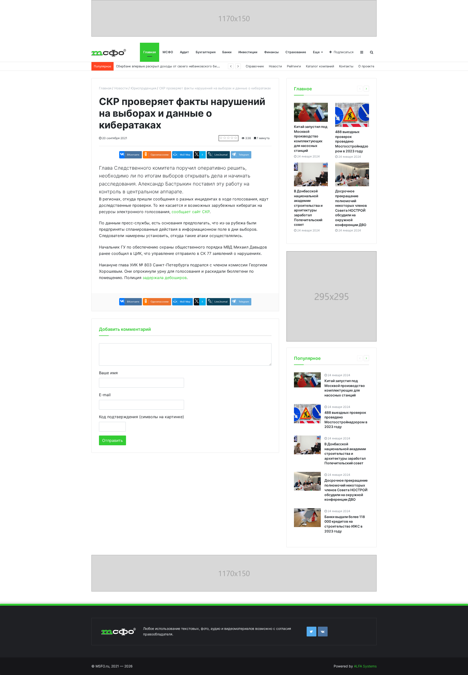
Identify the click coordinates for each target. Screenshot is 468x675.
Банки (227, 52)
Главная (149, 52)
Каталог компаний (320, 66)
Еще (316, 52)
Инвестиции (247, 52)
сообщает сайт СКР (191, 211)
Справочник (255, 66)
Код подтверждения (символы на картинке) (141, 416)
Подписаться (343, 52)
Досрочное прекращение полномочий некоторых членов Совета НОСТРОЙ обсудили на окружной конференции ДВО (346, 489)
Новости (275, 66)
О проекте (366, 66)
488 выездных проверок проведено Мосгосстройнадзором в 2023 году (351, 141)
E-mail (105, 394)
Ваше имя (108, 372)
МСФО (168, 52)
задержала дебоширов (165, 277)
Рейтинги (294, 66)
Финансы (271, 52)
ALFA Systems (365, 666)
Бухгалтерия (205, 52)
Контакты (346, 66)
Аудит (184, 52)
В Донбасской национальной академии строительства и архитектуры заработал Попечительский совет (345, 453)
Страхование (295, 52)
